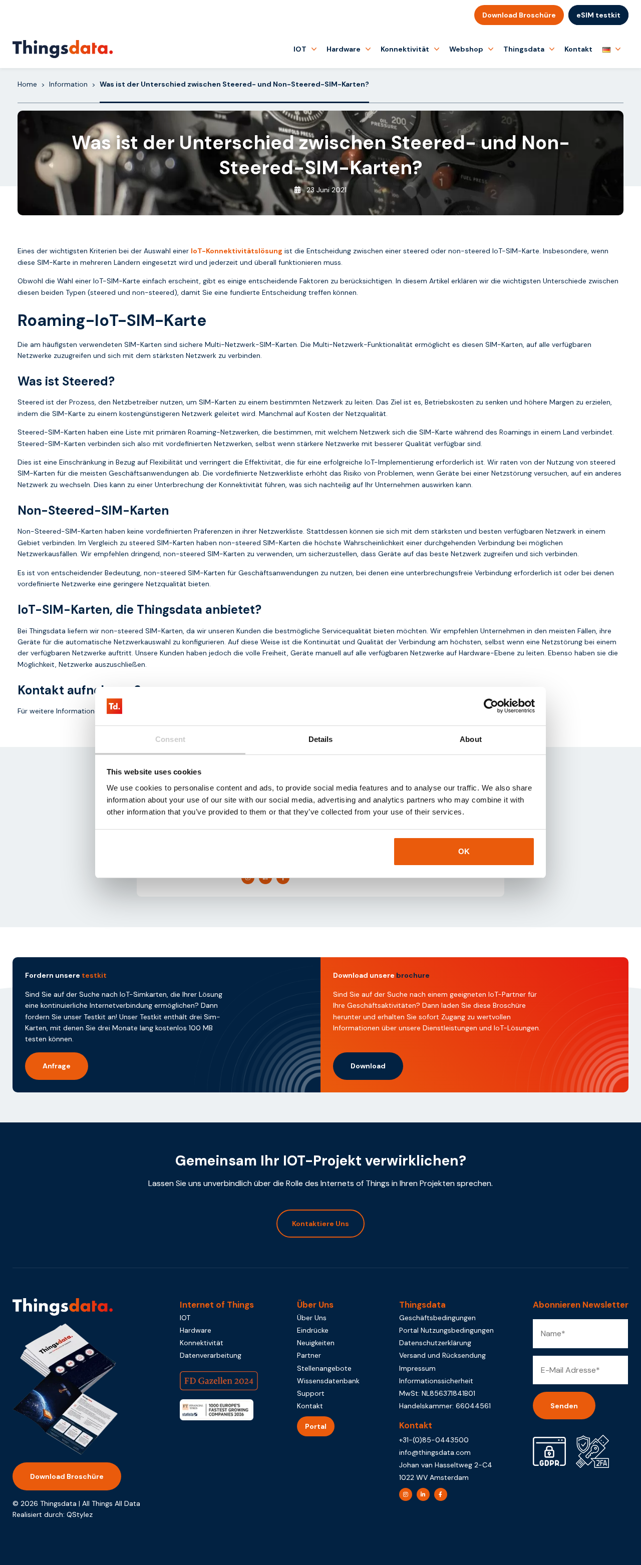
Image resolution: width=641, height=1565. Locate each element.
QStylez (80, 1514)
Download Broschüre (519, 15)
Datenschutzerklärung (435, 1342)
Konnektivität (405, 49)
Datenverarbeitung (210, 1355)
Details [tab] (320, 739)
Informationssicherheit (436, 1380)
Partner (309, 1355)
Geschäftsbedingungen (437, 1317)
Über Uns (312, 1317)
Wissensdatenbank (328, 1380)
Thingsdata (523, 49)
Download (368, 1065)
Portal (316, 1426)
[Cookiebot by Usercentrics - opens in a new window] (491, 706)
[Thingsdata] (63, 49)
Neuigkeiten (316, 1342)
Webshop (466, 49)
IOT (299, 49)
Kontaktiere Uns (320, 1223)
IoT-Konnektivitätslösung (236, 250)
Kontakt (578, 49)
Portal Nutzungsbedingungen (446, 1330)
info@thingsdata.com (435, 1452)
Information (68, 84)
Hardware (344, 49)
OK (464, 851)
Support (311, 1393)
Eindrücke (313, 1330)
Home (27, 84)
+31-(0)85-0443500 (434, 1439)
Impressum (417, 1368)
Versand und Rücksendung (442, 1355)
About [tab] (471, 739)
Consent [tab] (170, 739)
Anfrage (57, 1065)
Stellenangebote (324, 1368)
